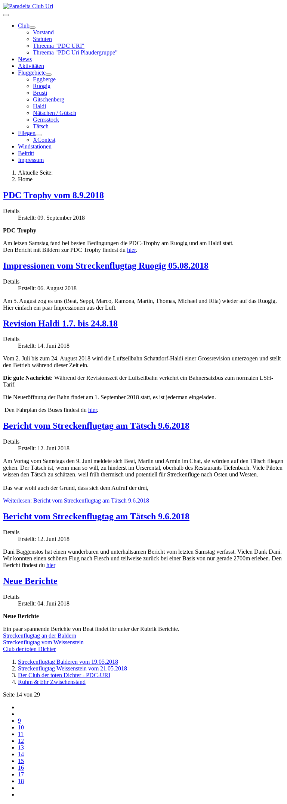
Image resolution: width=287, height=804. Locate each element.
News (25, 59)
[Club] (33, 27)
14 (21, 754)
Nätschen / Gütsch (54, 113)
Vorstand (43, 32)
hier (131, 250)
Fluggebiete (32, 72)
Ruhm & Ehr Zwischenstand (52, 682)
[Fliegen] (38, 135)
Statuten (42, 39)
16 (21, 767)
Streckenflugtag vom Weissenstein (43, 642)
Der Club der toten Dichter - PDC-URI (64, 675)
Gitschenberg (48, 99)
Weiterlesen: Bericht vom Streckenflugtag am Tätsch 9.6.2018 (76, 500)
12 (21, 741)
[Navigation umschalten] (6, 15)
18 (21, 781)
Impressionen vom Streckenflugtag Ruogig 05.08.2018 (106, 265)
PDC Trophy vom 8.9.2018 (53, 195)
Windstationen (35, 146)
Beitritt (26, 153)
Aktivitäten (31, 66)
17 (21, 774)
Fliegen (27, 133)
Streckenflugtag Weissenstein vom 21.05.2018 (72, 668)
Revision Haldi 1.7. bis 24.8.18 (60, 323)
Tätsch (41, 126)
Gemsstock (46, 119)
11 (21, 734)
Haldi (39, 106)
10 (21, 727)
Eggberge (44, 79)
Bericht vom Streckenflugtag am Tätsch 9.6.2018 (96, 426)
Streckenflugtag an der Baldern (39, 635)
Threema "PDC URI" (58, 46)
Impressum (31, 160)
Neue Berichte (30, 581)
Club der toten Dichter (29, 649)
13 (21, 747)
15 (21, 761)
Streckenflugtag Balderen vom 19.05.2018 (68, 661)
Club (24, 25)
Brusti (40, 93)
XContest (44, 140)
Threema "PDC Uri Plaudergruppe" (75, 52)
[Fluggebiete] (49, 74)
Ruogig (41, 86)
